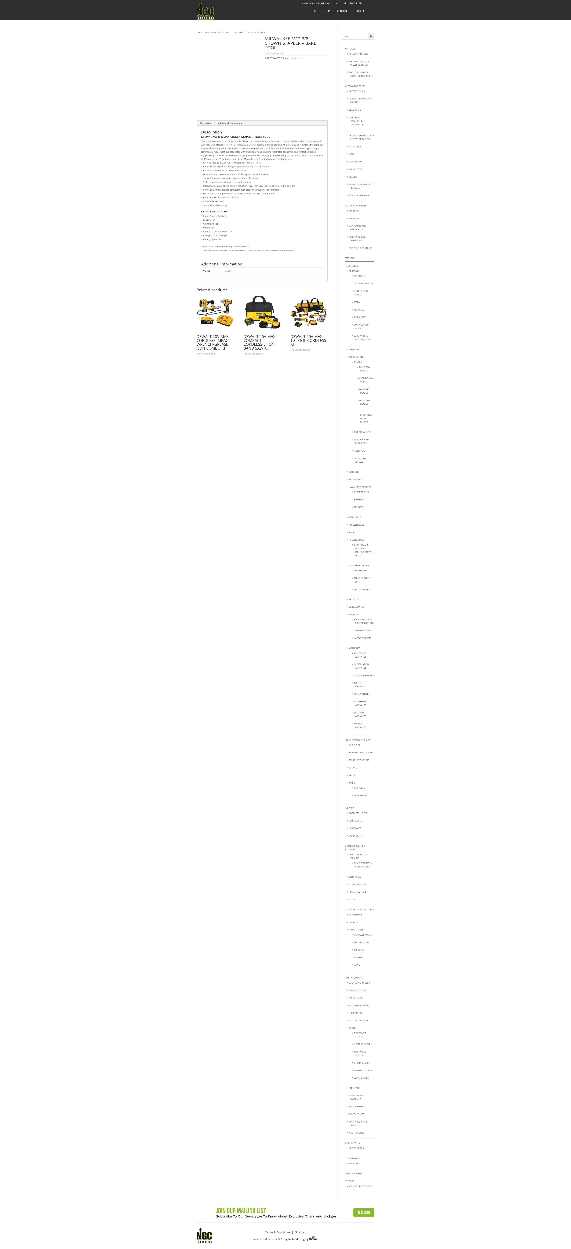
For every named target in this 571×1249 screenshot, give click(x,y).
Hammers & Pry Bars (360, 487)
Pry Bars (359, 507)
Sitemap (300, 1232)
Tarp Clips (359, 787)
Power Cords (356, 1148)
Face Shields (356, 997)
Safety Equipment (354, 977)
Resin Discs (360, 317)
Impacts (353, 922)
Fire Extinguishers (359, 1005)
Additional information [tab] (230, 123)
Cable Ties (354, 745)
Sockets (353, 614)
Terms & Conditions (277, 1232)
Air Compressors (358, 53)
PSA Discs (359, 309)
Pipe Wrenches (362, 694)
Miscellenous (356, 524)
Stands (353, 176)
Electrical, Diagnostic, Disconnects (356, 121)
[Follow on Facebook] (361, 1235)
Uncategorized (210, 32)
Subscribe (363, 1212)
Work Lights (356, 835)
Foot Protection (358, 1020)
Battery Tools (357, 91)
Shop (327, 11)
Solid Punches (362, 589)
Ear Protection (357, 990)
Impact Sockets (362, 638)
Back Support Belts (360, 982)
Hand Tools (351, 265)
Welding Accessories (360, 1186)
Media (357, 302)
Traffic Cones (356, 1132)
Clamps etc (355, 109)
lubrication (355, 161)
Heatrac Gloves (363, 1044)
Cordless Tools (363, 934)
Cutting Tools (357, 357)
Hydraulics (355, 146)
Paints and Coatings (360, 248)
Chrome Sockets (363, 630)
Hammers (359, 499)
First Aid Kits (356, 1012)
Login (357, 11)
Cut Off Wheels (362, 432)
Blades (358, 362)
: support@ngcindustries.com (323, 3)
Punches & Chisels (359, 565)
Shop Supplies (352, 1143)
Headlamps (355, 828)
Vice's (352, 899)
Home (199, 32)
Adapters (354, 349)
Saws (357, 964)
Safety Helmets (357, 1106)
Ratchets (354, 599)
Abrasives (354, 270)
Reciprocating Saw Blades (366, 418)
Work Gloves (361, 1077)
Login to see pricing (274, 53)
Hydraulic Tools (358, 884)
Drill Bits (354, 471)
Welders (349, 1181)
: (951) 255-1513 (354, 3)
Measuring (355, 517)
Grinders (359, 949)
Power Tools (356, 929)
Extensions (355, 479)
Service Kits (355, 169)
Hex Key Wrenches (364, 675)
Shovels (353, 767)
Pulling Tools (357, 539)
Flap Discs (359, 276)
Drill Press (355, 876)
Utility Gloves (362, 1062)
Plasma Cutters (357, 891)
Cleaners (354, 218)
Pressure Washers (359, 760)
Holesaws (359, 450)
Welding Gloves (363, 1070)
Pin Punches (361, 570)
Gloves (353, 1028)
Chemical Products (355, 205)
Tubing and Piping (359, 195)
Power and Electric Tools (359, 909)
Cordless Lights (358, 813)
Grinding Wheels (363, 283)
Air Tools (350, 48)
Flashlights (355, 820)
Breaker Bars (361, 492)
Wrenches (354, 648)
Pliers (352, 532)
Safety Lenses (356, 1114)
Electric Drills (362, 942)
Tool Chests (356, 1163)
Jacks (352, 154)
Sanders (358, 957)
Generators (355, 914)
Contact (342, 11)
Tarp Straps (360, 795)
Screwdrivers (356, 606)
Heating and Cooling (361, 752)
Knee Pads (354, 1088)
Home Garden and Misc (358, 740)
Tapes (352, 775)
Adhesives (354, 210)
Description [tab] (205, 123)
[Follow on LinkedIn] (370, 1235)
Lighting (349, 808)
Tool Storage (352, 1158)
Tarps (352, 782)
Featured (350, 258)
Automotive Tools (355, 86)
